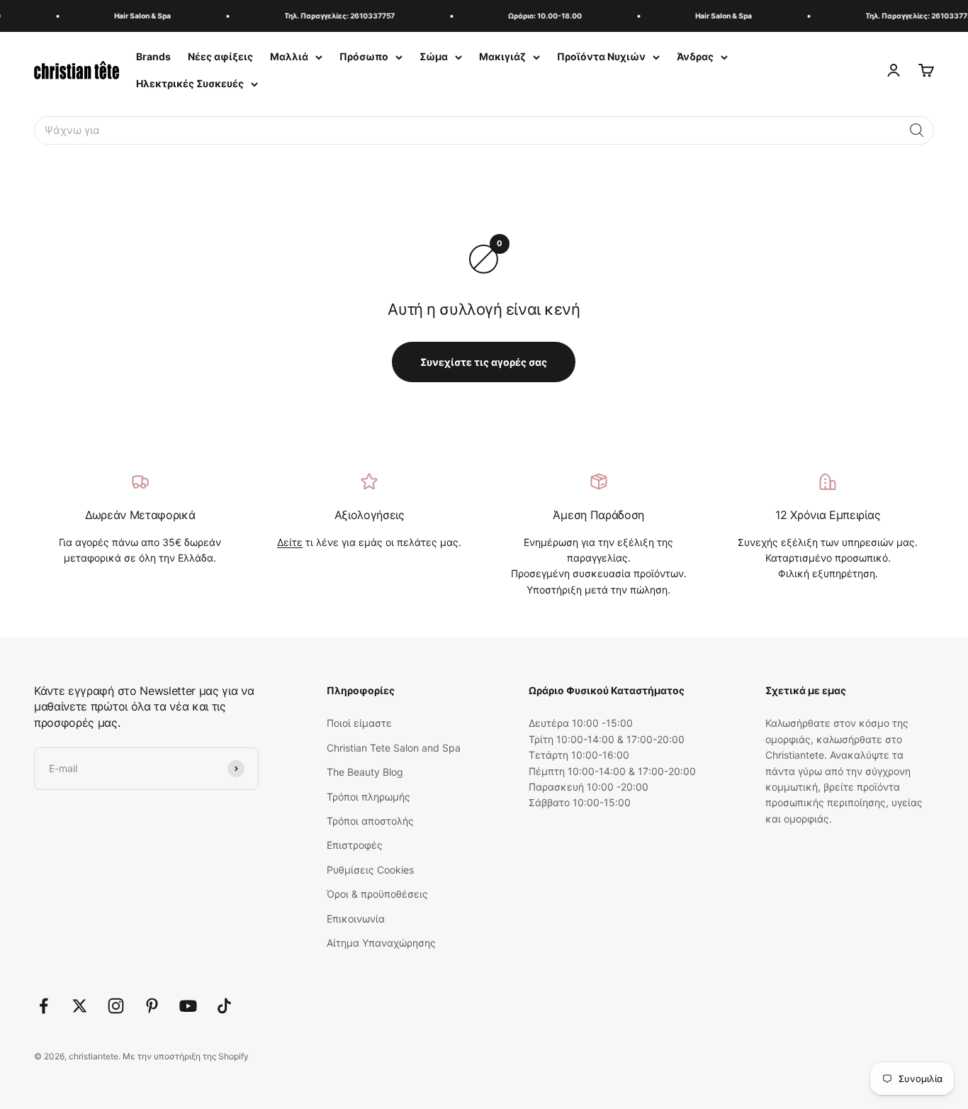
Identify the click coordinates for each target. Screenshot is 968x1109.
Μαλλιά (289, 56)
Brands (153, 56)
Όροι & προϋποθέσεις (377, 894)
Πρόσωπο (363, 56)
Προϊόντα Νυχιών (601, 56)
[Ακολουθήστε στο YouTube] (188, 1005)
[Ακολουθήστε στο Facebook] (43, 1005)
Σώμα (434, 56)
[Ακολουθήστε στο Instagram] (115, 1005)
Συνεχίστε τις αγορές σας (483, 362)
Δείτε (290, 542)
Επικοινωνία (356, 919)
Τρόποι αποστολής (370, 821)
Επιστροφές (355, 845)
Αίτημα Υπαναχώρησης (381, 943)
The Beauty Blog (365, 772)
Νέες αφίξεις (220, 56)
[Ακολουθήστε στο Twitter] (79, 1005)
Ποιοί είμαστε (359, 723)
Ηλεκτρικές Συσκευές (190, 83)
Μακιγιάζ (502, 56)
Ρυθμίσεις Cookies (370, 870)
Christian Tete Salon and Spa (394, 748)
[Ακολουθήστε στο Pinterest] (152, 1005)
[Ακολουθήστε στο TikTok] (224, 1005)
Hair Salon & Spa (136, 15)
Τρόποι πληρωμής (368, 797)
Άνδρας (695, 56)
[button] (917, 130)
